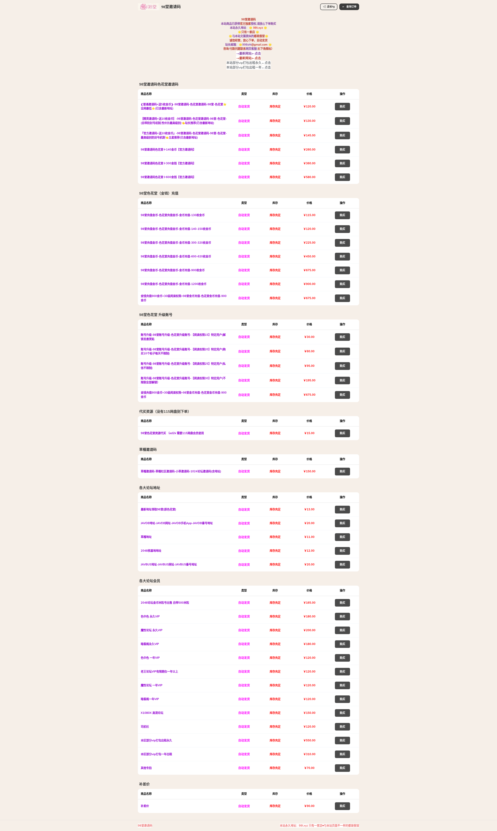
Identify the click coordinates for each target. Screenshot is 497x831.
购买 (342, 106)
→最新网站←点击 (248, 53)
